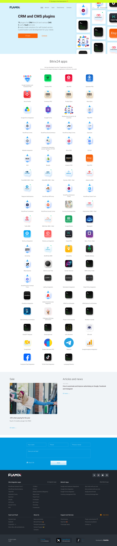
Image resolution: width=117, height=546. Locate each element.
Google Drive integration (67, 489)
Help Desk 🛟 (64, 522)
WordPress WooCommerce (15, 489)
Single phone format (90, 491)
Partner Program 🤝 (39, 527)
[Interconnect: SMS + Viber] (99, 11)
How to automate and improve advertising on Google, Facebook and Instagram (84, 387)
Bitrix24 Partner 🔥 (39, 522)
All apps (27, 36)
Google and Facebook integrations (70, 486)
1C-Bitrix (35, 486)
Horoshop (35, 505)
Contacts (69, 7)
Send (58, 463)
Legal (9, 541)
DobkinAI (10, 522)
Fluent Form (36, 497)
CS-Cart (35, 489)
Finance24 (12, 524)
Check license (60, 7)
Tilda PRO (11, 491)
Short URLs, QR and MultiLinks (16, 527)
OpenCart (10, 497)
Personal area (103, 7)
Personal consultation (39, 524)
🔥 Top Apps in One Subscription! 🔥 (58, 1)
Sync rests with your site (91, 486)
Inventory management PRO (68, 494)
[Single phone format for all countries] (83, 29)
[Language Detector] (83, 14)
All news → (66, 393)
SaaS (53, 7)
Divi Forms (35, 502)
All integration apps (51, 482)
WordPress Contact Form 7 (15, 486)
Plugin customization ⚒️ (91, 519)
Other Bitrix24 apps (104, 482)
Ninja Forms (36, 494)
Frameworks (36, 507)
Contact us (88, 524)
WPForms (11, 502)
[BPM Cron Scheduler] (99, 42)
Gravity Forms (12, 505)
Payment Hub (12, 519)
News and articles (38, 519)
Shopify (10, 499)
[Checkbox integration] (83, 45)
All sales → (13, 428)
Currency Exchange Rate (91, 494)
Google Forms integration (67, 491)
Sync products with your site (92, 489)
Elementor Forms (12, 494)
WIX (9, 507)
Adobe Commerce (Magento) (40, 491)
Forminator (36, 499)
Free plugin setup (65, 524)
